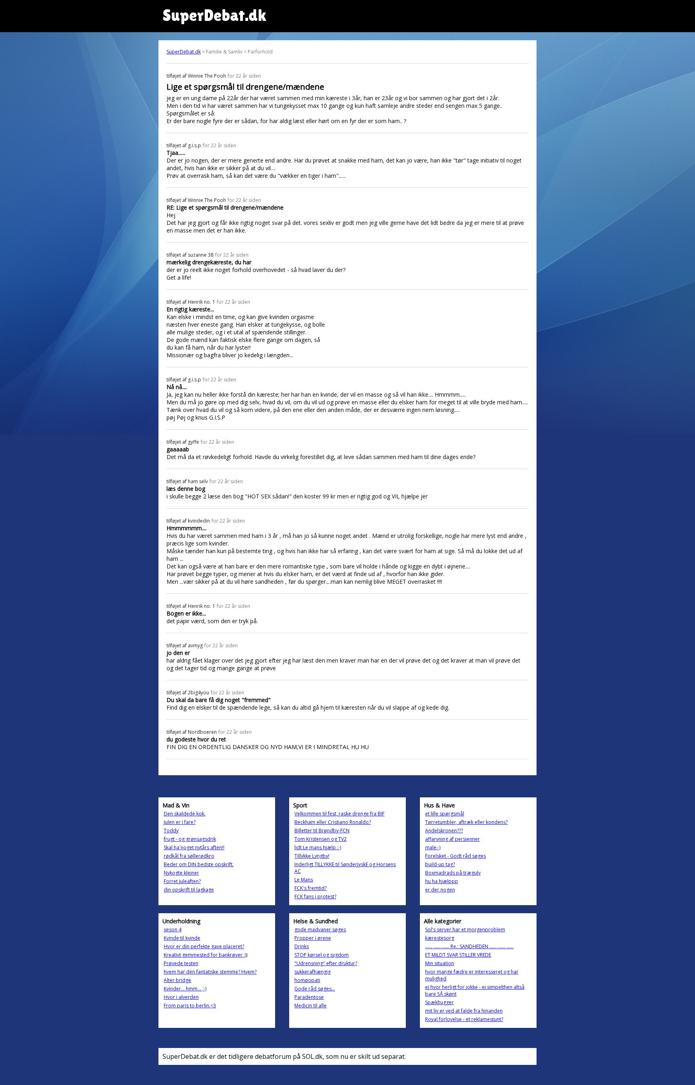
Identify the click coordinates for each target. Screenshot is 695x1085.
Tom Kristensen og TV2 (320, 839)
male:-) (432, 847)
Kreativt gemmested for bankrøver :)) (205, 954)
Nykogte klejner (181, 872)
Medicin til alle (310, 1005)
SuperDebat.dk (184, 51)
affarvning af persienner (452, 839)
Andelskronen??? (444, 830)
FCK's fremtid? (310, 888)
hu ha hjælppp (441, 881)
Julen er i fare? (179, 822)
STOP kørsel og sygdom (321, 954)
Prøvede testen (181, 963)
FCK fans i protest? (315, 896)
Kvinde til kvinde (182, 938)
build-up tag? (440, 864)
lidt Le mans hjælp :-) (317, 847)
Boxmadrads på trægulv (453, 872)
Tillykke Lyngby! (311, 855)
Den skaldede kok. (185, 813)
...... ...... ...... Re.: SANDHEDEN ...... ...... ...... (469, 946)
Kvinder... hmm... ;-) (185, 988)
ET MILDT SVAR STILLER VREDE (458, 954)
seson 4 (172, 929)
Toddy (171, 830)
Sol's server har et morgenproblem (465, 929)
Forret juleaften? (182, 881)
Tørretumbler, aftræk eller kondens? (466, 822)
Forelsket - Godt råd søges (455, 855)
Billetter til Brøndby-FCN (322, 830)
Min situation (439, 963)
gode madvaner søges (320, 929)
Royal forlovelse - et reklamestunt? (464, 1019)
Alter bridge (177, 980)
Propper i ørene (312, 938)
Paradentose (309, 997)
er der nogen (440, 889)
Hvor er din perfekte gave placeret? (204, 946)
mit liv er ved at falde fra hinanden (464, 1010)
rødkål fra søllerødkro (189, 855)
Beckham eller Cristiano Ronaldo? (332, 822)
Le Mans (303, 879)
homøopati (307, 980)
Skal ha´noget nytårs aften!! (194, 847)
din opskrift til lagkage (189, 889)
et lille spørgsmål (444, 813)
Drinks (301, 946)
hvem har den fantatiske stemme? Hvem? (210, 971)
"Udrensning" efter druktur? (325, 963)
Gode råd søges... (314, 988)
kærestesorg (439, 938)
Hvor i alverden (181, 997)
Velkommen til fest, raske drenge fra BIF (339, 813)
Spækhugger (439, 1002)
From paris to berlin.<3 (190, 1005)
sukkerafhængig (312, 971)
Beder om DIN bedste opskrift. (199, 864)
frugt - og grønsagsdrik (190, 839)
